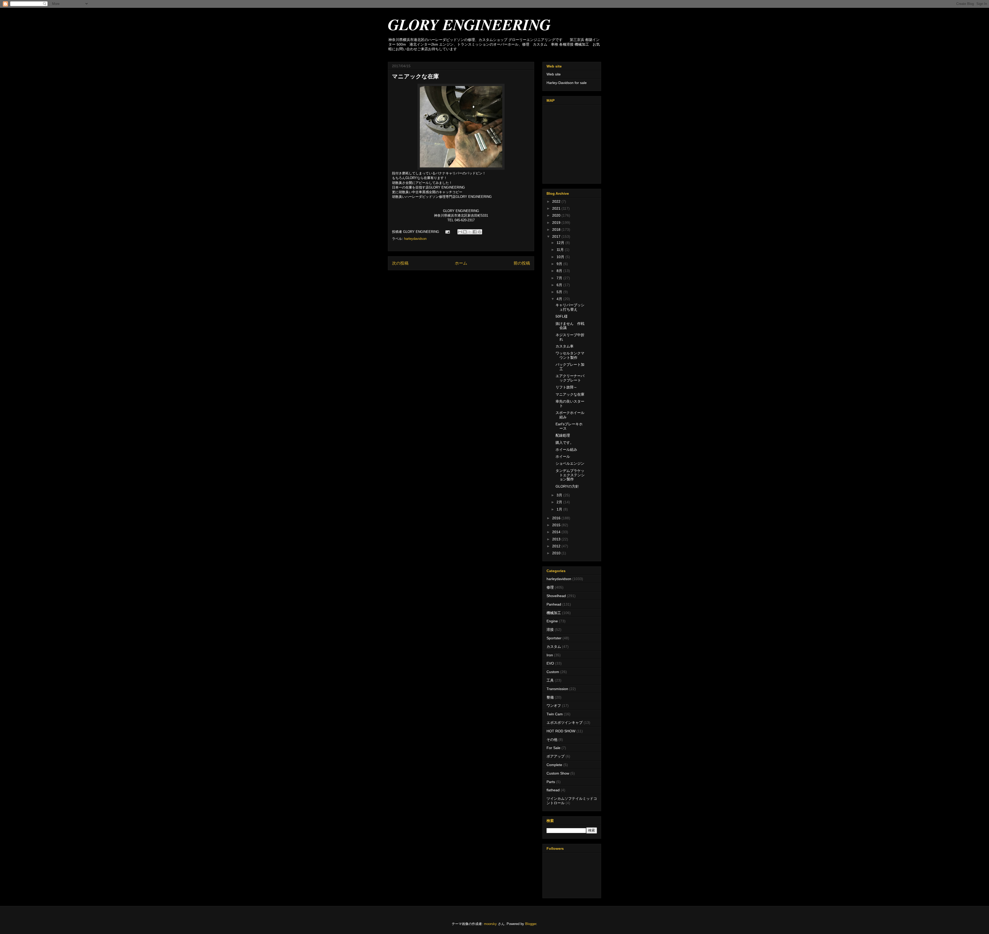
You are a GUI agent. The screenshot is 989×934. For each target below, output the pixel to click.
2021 (556, 208)
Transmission (557, 689)
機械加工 (554, 613)
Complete (554, 765)
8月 (560, 271)
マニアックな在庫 (570, 394)
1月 (560, 509)
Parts (551, 782)
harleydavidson (415, 239)
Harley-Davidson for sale (567, 83)
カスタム (554, 646)
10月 (561, 257)
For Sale (553, 748)
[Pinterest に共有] (479, 231)
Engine (552, 621)
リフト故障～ (566, 387)
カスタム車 (565, 346)
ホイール (563, 456)
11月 (561, 250)
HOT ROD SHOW (561, 731)
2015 (556, 525)
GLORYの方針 (567, 486)
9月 (560, 264)
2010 (556, 553)
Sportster (554, 638)
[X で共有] (469, 231)
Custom (553, 672)
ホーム (461, 263)
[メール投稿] (447, 232)
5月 (560, 292)
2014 (556, 532)
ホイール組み (566, 449)
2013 (556, 539)
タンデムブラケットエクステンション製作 (570, 475)
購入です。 (565, 442)
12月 (561, 243)
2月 (560, 502)
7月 (560, 278)
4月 (560, 299)
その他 (552, 739)
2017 (556, 236)
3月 (560, 495)
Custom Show (558, 773)
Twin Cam (555, 714)
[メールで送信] (460, 231)
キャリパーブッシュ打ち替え (570, 307)
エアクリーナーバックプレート (570, 378)
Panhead (554, 604)
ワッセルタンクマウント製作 (570, 355)
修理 (550, 587)
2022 (556, 201)
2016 (556, 518)
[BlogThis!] (464, 231)
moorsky (490, 924)
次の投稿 (400, 263)
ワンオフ (554, 705)
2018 (556, 229)
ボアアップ (556, 756)
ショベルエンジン (570, 463)
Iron (550, 655)
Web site (554, 74)
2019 (556, 222)
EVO (550, 663)
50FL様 (562, 316)
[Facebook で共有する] (474, 231)
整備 (550, 697)
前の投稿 (522, 263)
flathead (553, 790)
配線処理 (563, 435)
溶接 (550, 629)
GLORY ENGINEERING (469, 24)
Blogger (530, 924)
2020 (556, 215)
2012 (556, 546)
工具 (550, 680)
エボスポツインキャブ (565, 722)
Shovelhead (556, 596)
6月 (560, 285)
